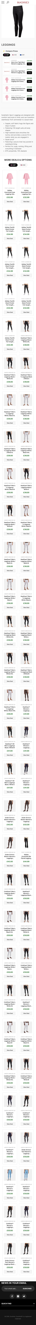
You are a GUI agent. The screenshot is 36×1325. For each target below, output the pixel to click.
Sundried (12, 1316)
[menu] (2, 2)
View (29, 64)
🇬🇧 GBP (6, 55)
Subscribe (27, 1289)
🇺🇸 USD (14, 55)
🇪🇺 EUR (22, 55)
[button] (7, 2)
